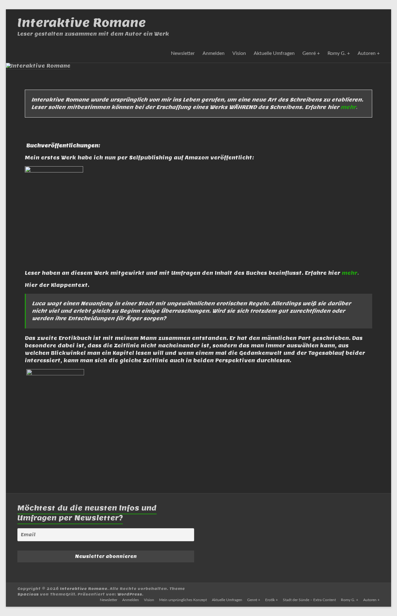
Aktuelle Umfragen (274, 53)
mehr (348, 107)
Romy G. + (339, 53)
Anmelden (214, 53)
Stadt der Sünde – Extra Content (309, 600)
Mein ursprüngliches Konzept (183, 600)
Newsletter (183, 53)
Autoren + (369, 53)
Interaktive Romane (81, 22)
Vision (239, 53)
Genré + (311, 53)
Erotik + (271, 600)
